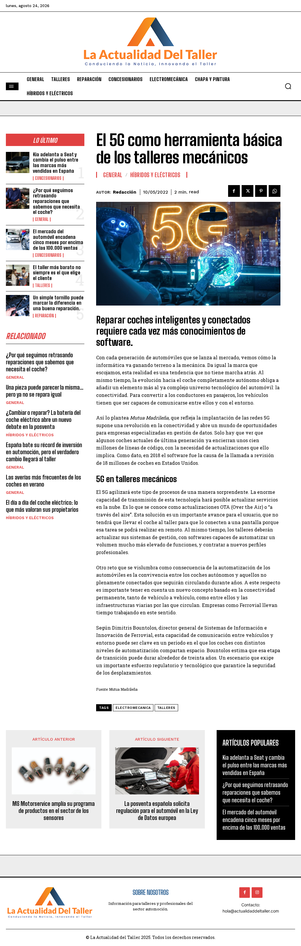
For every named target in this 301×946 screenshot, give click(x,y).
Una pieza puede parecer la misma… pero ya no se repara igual (44, 391)
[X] (247, 191)
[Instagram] (257, 892)
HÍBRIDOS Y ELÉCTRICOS (30, 435)
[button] (288, 86)
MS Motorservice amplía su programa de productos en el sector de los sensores (53, 810)
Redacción (124, 192)
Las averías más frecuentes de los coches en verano (43, 481)
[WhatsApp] (274, 191)
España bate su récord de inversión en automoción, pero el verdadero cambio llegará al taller (44, 451)
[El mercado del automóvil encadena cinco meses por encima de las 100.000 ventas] (17, 239)
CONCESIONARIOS (48, 178)
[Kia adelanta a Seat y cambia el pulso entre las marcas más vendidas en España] (17, 162)
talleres (166, 708)
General (42, 219)
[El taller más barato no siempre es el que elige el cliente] (17, 275)
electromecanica (133, 708)
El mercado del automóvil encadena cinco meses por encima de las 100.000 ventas (58, 239)
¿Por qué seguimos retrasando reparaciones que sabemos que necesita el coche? (56, 201)
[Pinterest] (261, 191)
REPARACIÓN (44, 316)
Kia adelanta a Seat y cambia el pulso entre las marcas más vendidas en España (55, 162)
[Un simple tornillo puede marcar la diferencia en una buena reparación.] (17, 305)
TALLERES (42, 286)
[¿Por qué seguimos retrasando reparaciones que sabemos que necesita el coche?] (17, 198)
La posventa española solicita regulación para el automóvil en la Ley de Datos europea (157, 810)
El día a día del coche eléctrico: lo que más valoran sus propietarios (42, 506)
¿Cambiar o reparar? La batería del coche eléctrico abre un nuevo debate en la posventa (43, 419)
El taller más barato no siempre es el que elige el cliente (57, 272)
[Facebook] (234, 191)
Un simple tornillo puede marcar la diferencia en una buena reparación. (58, 302)
